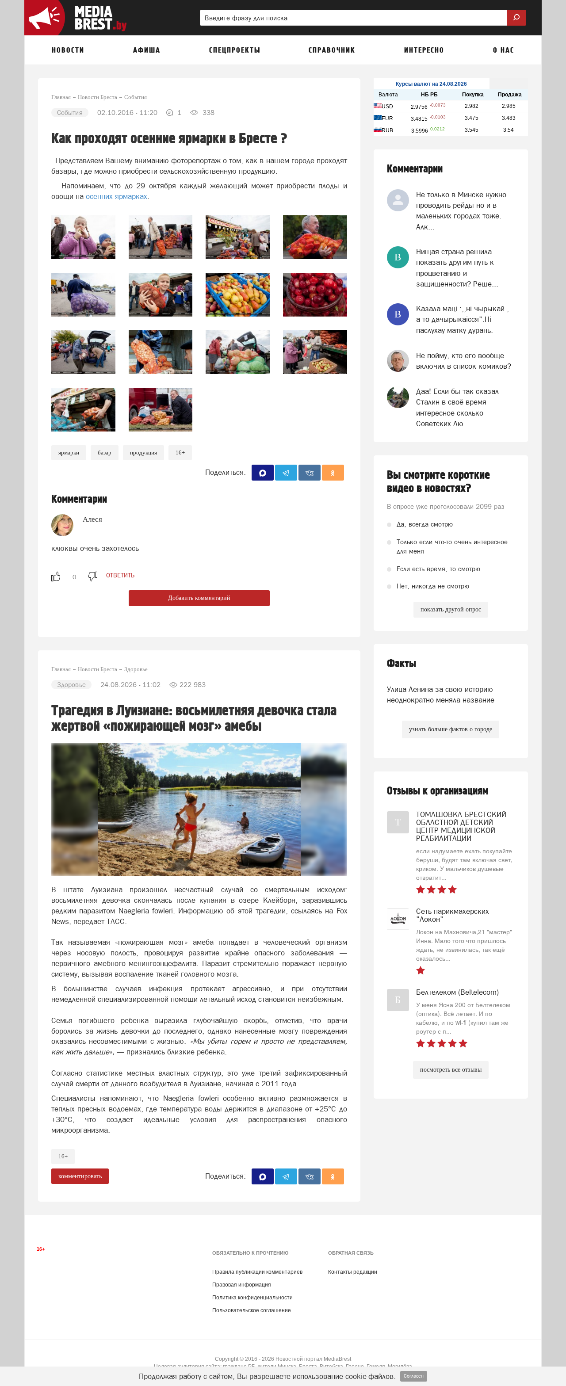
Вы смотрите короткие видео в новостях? (438, 482)
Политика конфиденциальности (252, 1297)
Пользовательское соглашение (251, 1310)
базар (104, 452)
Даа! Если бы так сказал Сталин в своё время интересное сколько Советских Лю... (457, 407)
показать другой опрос (451, 609)
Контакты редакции (352, 1272)
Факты (401, 663)
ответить (120, 575)
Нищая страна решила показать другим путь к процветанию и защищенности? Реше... (457, 267)
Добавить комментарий (199, 598)
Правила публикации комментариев (257, 1272)
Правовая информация (241, 1285)
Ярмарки (68, 452)
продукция (143, 452)
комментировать (80, 1176)
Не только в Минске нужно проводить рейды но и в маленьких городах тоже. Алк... (461, 210)
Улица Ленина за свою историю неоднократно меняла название (440, 694)
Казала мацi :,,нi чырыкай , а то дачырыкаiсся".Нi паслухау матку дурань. (462, 319)
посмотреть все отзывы (451, 1069)
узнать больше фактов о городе (450, 729)
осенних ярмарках (116, 196)
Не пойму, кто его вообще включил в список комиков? (463, 360)
